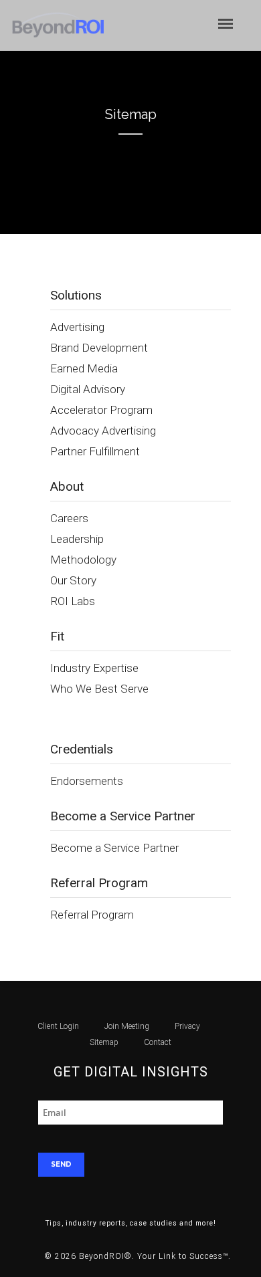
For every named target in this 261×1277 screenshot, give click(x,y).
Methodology (83, 559)
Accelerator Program (101, 410)
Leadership (77, 539)
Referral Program (92, 914)
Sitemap (104, 1042)
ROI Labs (72, 601)
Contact (157, 1042)
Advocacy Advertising (103, 430)
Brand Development (99, 347)
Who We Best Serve (99, 688)
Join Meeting (126, 1026)
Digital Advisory (87, 389)
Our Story (73, 580)
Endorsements (86, 781)
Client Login (58, 1026)
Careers (69, 518)
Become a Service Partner (114, 847)
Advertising (77, 327)
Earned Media (84, 368)
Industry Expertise (94, 668)
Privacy (187, 1026)
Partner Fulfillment (95, 451)
